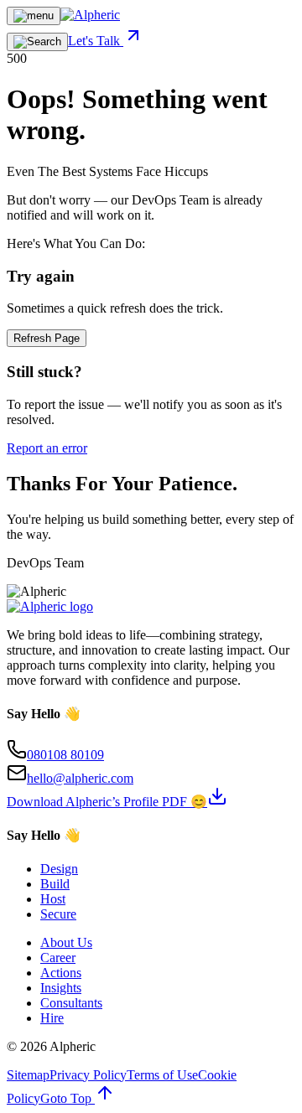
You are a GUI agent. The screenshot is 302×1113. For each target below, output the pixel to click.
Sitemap (28, 1075)
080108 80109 (65, 755)
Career (58, 957)
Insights (60, 988)
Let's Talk (95, 41)
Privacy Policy (88, 1075)
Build (55, 884)
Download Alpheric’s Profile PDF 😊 (107, 802)
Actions (60, 972)
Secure (58, 914)
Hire (52, 1018)
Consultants (71, 1003)
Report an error (47, 448)
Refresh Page (46, 338)
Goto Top (67, 1098)
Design (59, 869)
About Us (66, 942)
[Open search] (37, 42)
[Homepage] (90, 15)
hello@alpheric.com (80, 778)
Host (52, 899)
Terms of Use (162, 1075)
